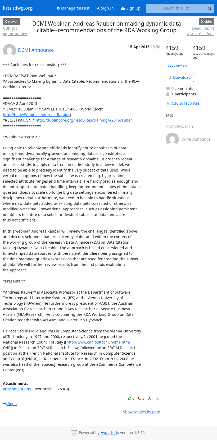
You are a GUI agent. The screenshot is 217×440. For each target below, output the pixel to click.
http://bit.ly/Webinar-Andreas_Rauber (36, 114)
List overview (177, 65)
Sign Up (133, 8)
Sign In (107, 8)
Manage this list (74, 8)
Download (181, 77)
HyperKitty (110, 432)
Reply (12, 403)
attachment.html (18, 388)
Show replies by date (141, 411)
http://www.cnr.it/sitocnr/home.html (98, 342)
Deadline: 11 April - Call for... (200, 31)
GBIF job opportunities (15, 31)
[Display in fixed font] (149, 398)
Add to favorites (185, 103)
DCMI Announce (36, 50)
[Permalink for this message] (157, 398)
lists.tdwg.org (18, 8)
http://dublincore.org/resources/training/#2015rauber (84, 120)
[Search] (209, 8)
